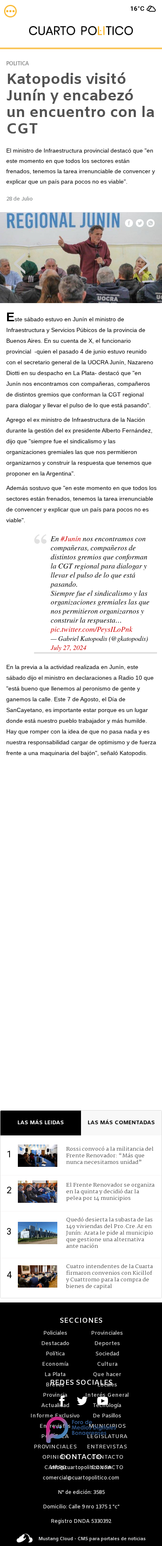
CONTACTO (81, 1457)
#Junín (71, 538)
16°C (137, 8)
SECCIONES (81, 1321)
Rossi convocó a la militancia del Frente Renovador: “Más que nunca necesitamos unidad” (110, 1156)
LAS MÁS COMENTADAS (121, 1122)
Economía (55, 1364)
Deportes (107, 1343)
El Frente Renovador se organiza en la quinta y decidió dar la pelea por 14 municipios (110, 1191)
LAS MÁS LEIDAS (40, 1122)
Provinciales (107, 1333)
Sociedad (107, 1353)
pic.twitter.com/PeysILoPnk (92, 629)
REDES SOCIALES (81, 1383)
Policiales (55, 1333)
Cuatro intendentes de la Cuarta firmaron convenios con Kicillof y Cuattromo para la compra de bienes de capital (109, 1276)
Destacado (55, 1343)
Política (55, 1353)
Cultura (107, 1364)
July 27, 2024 (68, 647)
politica (17, 63)
